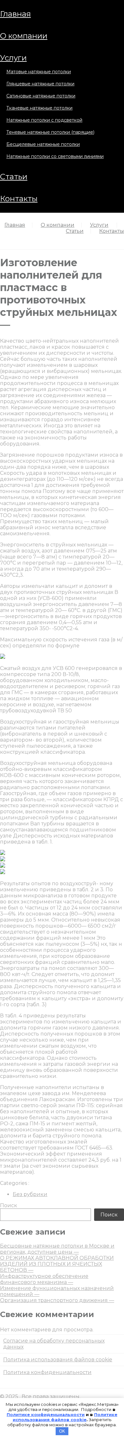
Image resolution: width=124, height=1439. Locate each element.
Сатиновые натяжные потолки (40, 96)
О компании (23, 35)
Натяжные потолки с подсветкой (44, 120)
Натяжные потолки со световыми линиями (55, 156)
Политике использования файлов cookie (65, 1417)
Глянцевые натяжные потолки (40, 84)
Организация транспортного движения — (57, 1300)
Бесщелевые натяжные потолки (43, 144)
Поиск (8, 1205)
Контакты (19, 198)
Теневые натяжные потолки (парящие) (50, 132)
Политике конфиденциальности (46, 1414)
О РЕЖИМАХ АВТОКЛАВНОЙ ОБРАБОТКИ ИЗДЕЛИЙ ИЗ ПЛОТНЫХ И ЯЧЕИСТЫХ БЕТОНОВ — (57, 1264)
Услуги (13, 57)
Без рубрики (30, 1194)
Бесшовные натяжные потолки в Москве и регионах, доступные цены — (57, 1249)
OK (62, 1431)
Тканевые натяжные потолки (39, 108)
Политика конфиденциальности (47, 1372)
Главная (15, 13)
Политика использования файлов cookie (57, 1360)
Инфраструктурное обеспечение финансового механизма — (44, 1279)
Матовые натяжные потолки (38, 72)
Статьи (13, 176)
